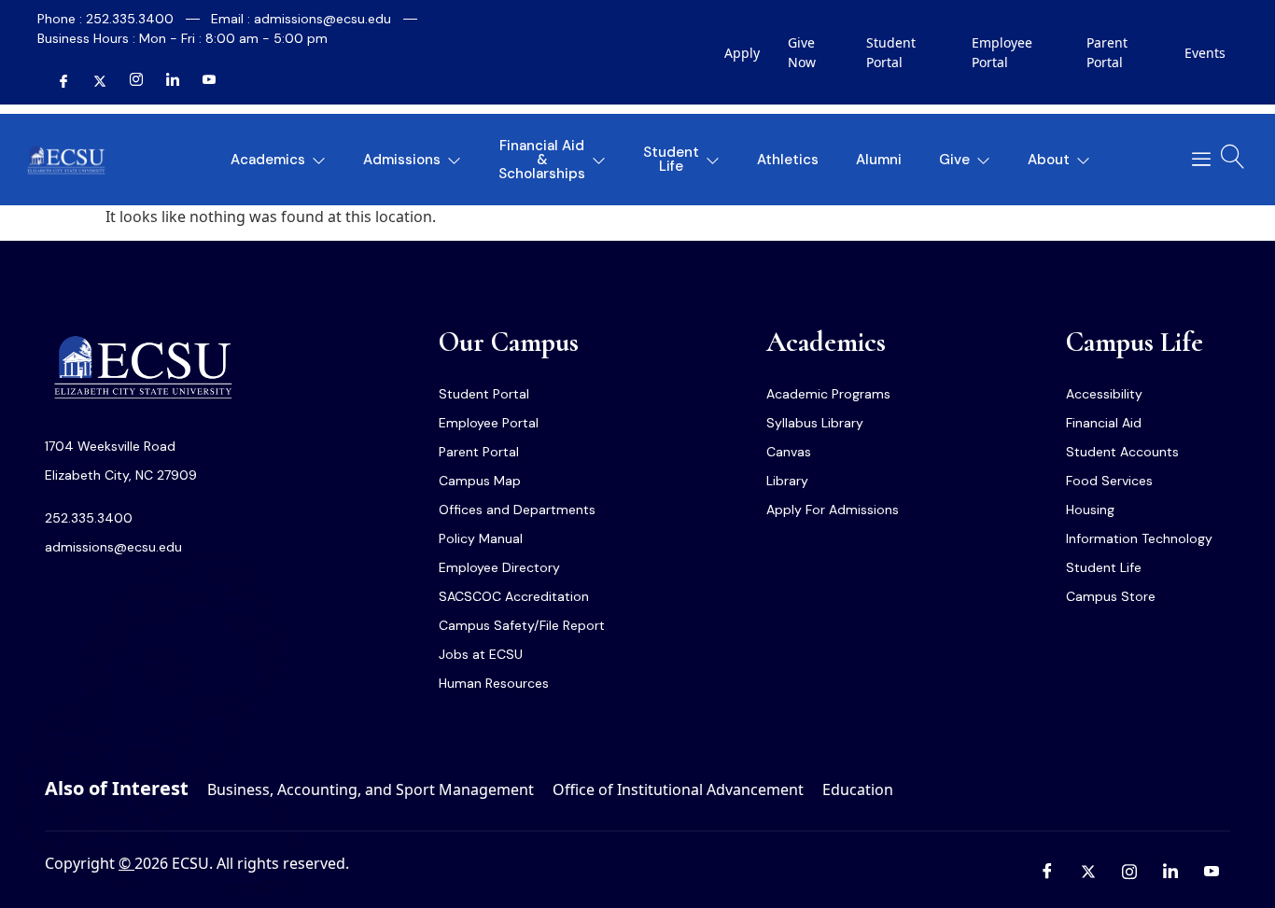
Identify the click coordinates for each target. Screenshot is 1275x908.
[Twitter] (92, 81)
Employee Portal (1002, 52)
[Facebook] (56, 81)
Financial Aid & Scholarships (541, 159)
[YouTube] (202, 81)
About (1049, 159)
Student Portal (891, 52)
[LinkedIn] (165, 81)
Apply (742, 53)
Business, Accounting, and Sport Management (370, 789)
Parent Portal (1107, 52)
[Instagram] (129, 81)
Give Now (802, 52)
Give (954, 159)
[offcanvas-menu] (1194, 159)
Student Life (671, 159)
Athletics (788, 159)
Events (1205, 53)
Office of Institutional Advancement (678, 789)
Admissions (402, 159)
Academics (268, 159)
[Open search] (1233, 157)
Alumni (879, 159)
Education (857, 789)
